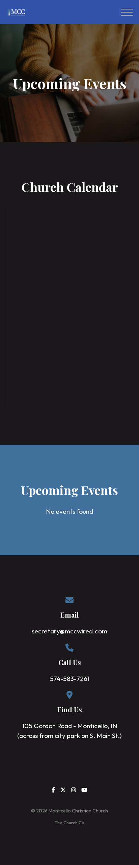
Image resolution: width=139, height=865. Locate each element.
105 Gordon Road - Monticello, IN (69, 726)
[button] (127, 12)
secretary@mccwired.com (69, 631)
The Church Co (69, 822)
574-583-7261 (69, 679)
